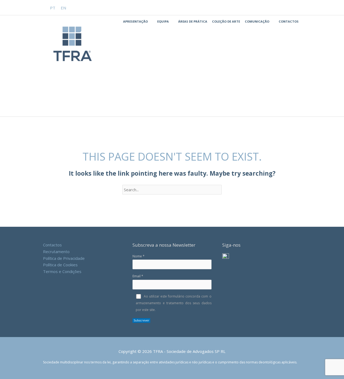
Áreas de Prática (192, 21)
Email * (137, 276)
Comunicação (257, 21)
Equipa (163, 21)
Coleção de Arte (226, 21)
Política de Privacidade (64, 258)
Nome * (138, 256)
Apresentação (135, 21)
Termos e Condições (62, 271)
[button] (299, 7)
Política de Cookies (60, 264)
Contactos (289, 21)
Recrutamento (56, 251)
